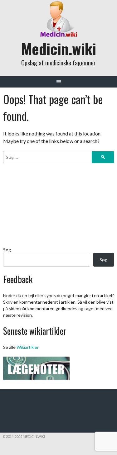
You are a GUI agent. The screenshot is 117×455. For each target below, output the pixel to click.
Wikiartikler (28, 347)
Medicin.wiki (58, 48)
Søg (7, 249)
